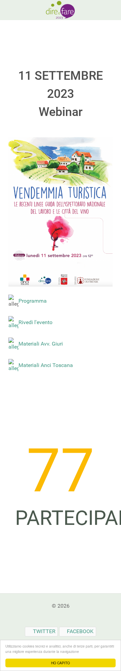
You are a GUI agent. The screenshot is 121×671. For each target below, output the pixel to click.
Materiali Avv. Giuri (40, 344)
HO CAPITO (60, 662)
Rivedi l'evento (35, 322)
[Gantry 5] (61, 9)
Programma (32, 301)
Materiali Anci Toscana (45, 365)
